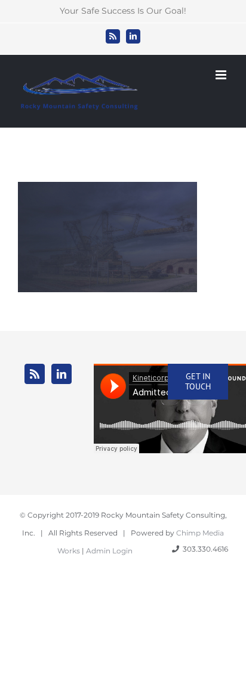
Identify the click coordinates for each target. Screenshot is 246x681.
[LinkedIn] (61, 374)
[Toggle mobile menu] (222, 75)
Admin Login (109, 550)
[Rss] (34, 374)
